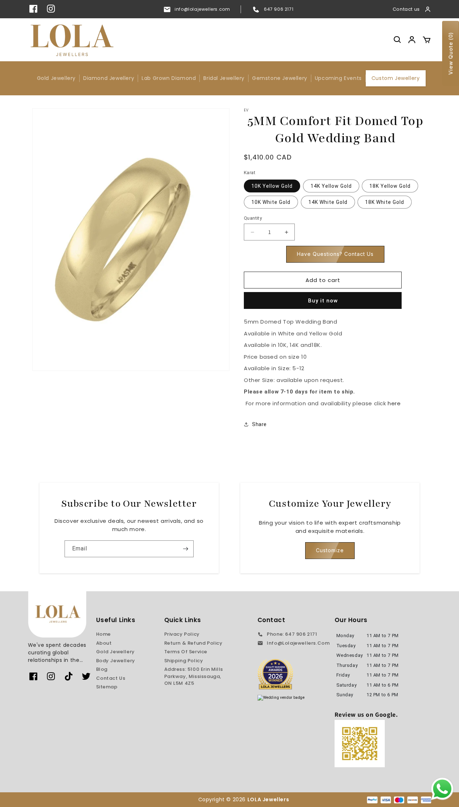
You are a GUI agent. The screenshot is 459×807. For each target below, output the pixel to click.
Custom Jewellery (396, 78)
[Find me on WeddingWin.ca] (281, 698)
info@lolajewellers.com (202, 9)
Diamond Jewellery (108, 78)
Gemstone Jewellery (279, 78)
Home (103, 634)
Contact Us (111, 678)
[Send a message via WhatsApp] (442, 789)
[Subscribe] (185, 548)
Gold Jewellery (56, 78)
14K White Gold (327, 202)
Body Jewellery (115, 660)
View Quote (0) (451, 53)
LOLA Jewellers (268, 799)
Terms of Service (186, 651)
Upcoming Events (338, 78)
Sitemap (107, 686)
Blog (102, 669)
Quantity (253, 218)
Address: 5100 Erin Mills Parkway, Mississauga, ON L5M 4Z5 (193, 676)
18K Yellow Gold (390, 186)
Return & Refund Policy (193, 643)
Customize (330, 550)
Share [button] (259, 424)
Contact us (406, 9)
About (104, 643)
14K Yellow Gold (331, 186)
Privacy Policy (182, 634)
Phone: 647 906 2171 (292, 634)
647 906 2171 (278, 9)
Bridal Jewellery (224, 78)
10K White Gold (270, 202)
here (394, 403)
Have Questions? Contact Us (335, 254)
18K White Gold (384, 202)
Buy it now (323, 300)
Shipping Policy (183, 660)
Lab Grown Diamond (169, 78)
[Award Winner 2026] (275, 674)
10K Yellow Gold (272, 186)
